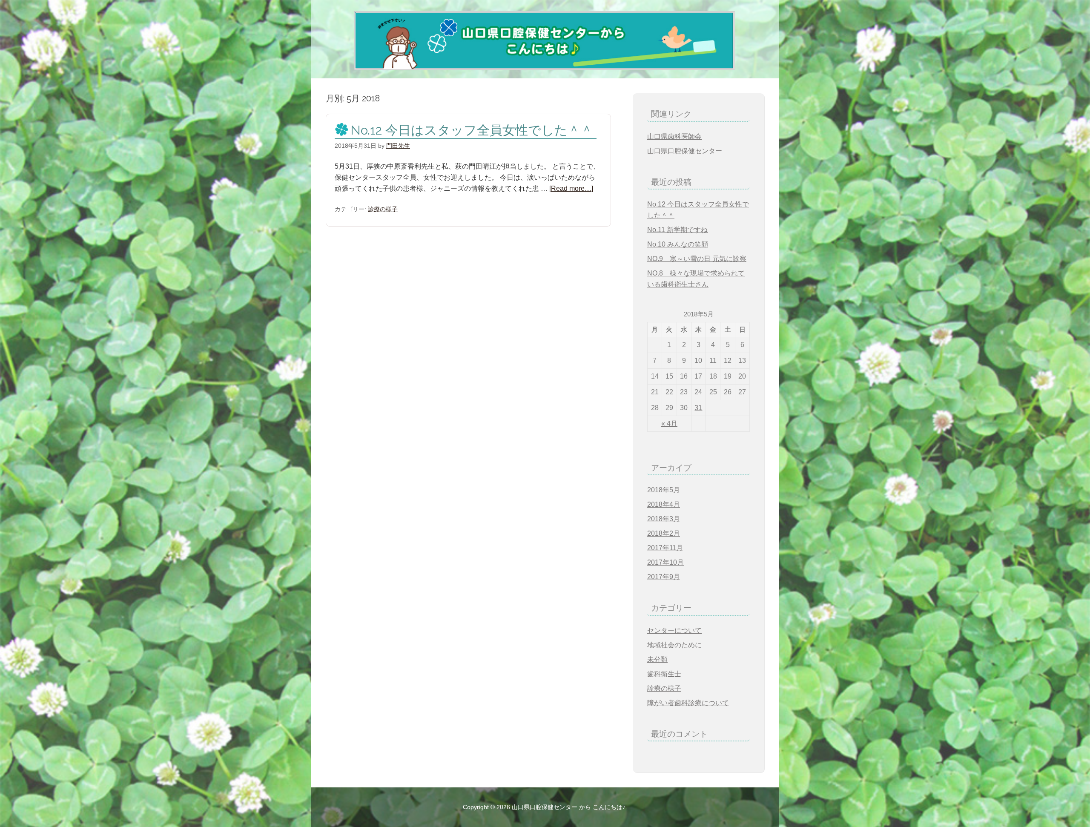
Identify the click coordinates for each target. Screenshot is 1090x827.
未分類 (657, 659)
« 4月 (669, 423)
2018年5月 (663, 490)
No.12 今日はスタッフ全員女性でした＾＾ (471, 130)
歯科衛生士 (664, 674)
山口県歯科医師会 (674, 136)
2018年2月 (663, 533)
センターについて (674, 630)
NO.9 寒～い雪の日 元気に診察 (696, 258)
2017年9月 (663, 576)
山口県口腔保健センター (684, 151)
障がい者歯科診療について (688, 702)
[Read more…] (571, 188)
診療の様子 (383, 209)
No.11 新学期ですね (677, 229)
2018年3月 (663, 519)
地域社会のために (674, 645)
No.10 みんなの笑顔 (677, 244)
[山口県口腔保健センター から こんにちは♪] (529, 66)
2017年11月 (665, 547)
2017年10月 (665, 562)
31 (698, 407)
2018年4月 (663, 504)
